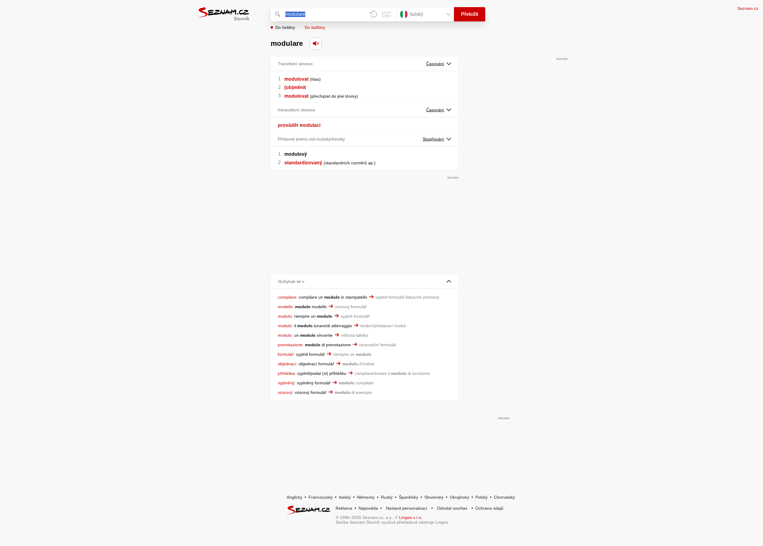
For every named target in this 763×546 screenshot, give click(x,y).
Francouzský (320, 497)
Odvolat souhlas (452, 508)
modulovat (296, 79)
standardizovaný (303, 162)
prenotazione (290, 344)
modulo (285, 316)
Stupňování (433, 139)
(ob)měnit (295, 87)
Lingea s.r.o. (410, 517)
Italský (345, 497)
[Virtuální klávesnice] (386, 14)
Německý (366, 497)
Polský (481, 497)
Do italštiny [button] (315, 27)
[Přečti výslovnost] (316, 43)
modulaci (310, 125)
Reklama (344, 508)
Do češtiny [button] (285, 27)
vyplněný (286, 382)
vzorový (285, 392)
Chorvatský (504, 497)
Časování (435, 63)
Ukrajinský (459, 497)
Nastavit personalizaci (406, 508)
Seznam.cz (747, 8)
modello (285, 306)
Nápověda (368, 508)
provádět (288, 125)
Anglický (294, 497)
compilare (287, 297)
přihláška (286, 373)
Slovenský (433, 497)
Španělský (408, 497)
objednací (287, 363)
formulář (286, 354)
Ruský (387, 497)
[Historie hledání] (373, 14)
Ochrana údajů (489, 508)
